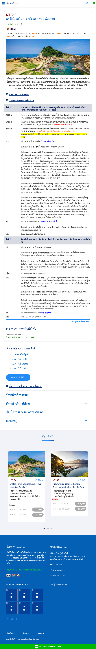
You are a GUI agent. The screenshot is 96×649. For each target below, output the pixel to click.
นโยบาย (41, 633)
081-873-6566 (56, 564)
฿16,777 (39, 509)
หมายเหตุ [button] (11, 420)
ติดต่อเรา (26, 633)
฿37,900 (81, 509)
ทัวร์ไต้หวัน (39, 480)
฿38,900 (81, 503)
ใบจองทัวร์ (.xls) (19, 368)
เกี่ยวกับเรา (10, 633)
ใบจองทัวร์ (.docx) (20, 363)
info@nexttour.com (57, 570)
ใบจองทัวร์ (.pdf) (19, 359)
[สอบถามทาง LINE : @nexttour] (93, 3)
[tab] (48, 394)
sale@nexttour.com (57, 575)
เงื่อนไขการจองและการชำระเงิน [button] (24, 412)
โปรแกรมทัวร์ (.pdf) (20, 354)
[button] (48, 395)
